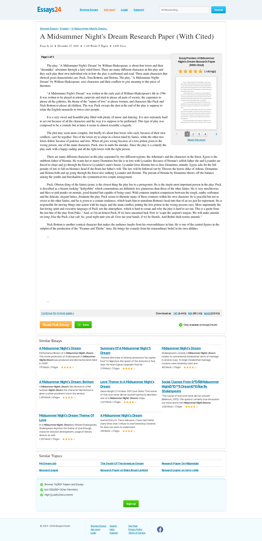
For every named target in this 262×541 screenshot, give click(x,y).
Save (86, 324)
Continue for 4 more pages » (57, 313)
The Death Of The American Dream (122, 463)
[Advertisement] (131, 268)
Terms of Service (136, 532)
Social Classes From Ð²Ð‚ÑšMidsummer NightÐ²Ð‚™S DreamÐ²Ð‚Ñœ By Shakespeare (190, 386)
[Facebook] (160, 531)
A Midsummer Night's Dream (60, 348)
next (217, 134)
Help (112, 529)
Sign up (131, 503)
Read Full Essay (56, 324)
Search (113, 526)
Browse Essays (89, 10)
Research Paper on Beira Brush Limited (124, 470)
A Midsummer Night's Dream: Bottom (66, 382)
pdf (190, 313)
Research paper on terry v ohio (180, 470)
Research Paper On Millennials (180, 463)
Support (138, 10)
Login (124, 10)
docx (207, 313)
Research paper (48, 470)
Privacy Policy (135, 529)
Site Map (133, 526)
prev (176, 134)
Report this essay (196, 139)
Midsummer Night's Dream (181, 348)
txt (175, 313)
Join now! (109, 10)
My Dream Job (47, 463)
